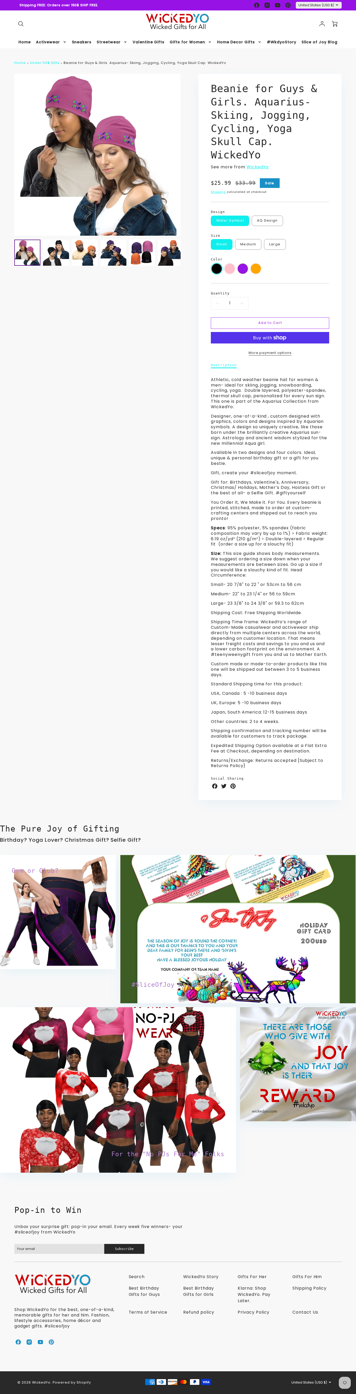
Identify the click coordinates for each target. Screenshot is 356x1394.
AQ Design (267, 220)
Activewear (48, 42)
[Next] (184, 155)
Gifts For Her (252, 1277)
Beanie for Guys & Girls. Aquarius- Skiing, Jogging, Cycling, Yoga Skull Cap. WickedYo (145, 63)
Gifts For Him (307, 1277)
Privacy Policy (253, 1312)
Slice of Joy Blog (319, 42)
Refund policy (198, 1312)
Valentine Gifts (148, 42)
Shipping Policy (309, 1288)
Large (274, 244)
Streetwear (109, 42)
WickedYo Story (201, 1277)
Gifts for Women (187, 42)
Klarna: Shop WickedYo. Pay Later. (254, 1294)
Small (221, 244)
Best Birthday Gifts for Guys (144, 1291)
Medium (248, 244)
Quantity (220, 293)
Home (25, 42)
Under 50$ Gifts (44, 63)
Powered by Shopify (72, 1382)
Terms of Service (148, 1312)
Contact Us (305, 1312)
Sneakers (82, 42)
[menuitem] (24, 42)
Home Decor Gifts (236, 42)
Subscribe (124, 1249)
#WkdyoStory (281, 42)
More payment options (270, 353)
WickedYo (258, 167)
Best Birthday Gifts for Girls (198, 1291)
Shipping (218, 192)
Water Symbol (230, 220)
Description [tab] (224, 365)
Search (137, 1277)
